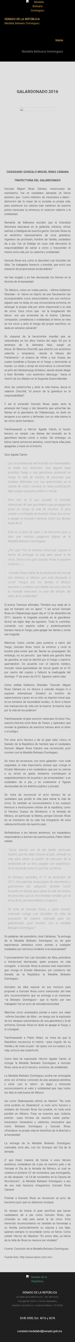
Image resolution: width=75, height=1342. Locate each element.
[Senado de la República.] (37, 1279)
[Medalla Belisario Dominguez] (37, 6)
